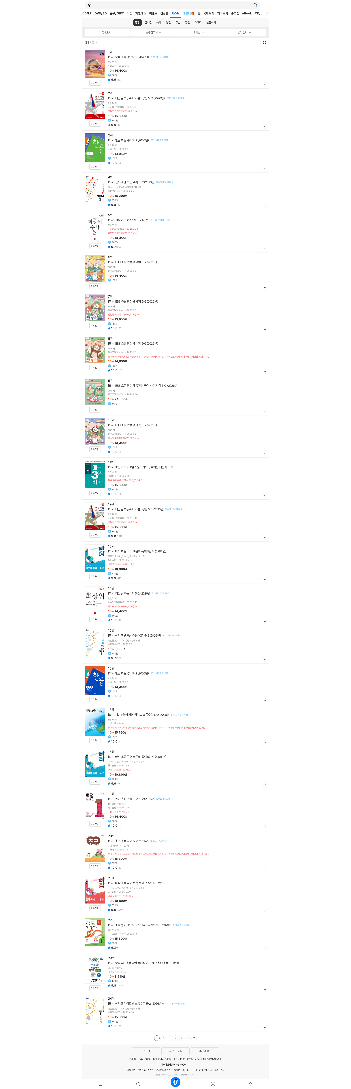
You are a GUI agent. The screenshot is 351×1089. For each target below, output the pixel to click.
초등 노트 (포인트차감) (118, 811)
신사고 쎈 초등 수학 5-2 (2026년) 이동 (175, 191)
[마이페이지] (213, 1084)
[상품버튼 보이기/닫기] (264, 84)
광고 (222, 1069)
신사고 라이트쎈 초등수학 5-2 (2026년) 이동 (175, 1013)
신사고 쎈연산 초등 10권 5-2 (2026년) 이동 (175, 645)
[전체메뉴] (100, 1084)
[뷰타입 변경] (265, 42)
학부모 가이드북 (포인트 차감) (122, 111)
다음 (188, 1038)
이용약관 (131, 1069)
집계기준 (90, 42)
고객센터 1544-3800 (140, 1059)
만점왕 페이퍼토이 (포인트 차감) (123, 314)
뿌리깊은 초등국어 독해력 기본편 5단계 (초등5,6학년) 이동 (175, 973)
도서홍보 (214, 1069)
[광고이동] (255, 5)
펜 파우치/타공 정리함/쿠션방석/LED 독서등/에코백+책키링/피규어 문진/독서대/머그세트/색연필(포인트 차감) (159, 356)
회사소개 (186, 1069)
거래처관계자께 (200, 1069)
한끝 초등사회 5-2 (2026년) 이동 (175, 151)
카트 (264, 5)
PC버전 (176, 1069)
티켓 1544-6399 (162, 1059)
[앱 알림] (250, 1084)
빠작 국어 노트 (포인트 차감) (121, 564)
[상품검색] (138, 1084)
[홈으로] (175, 1084)
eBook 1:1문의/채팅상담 (207, 1059)
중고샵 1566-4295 (183, 1059)
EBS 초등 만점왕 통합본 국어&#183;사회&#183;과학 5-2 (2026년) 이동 (175, 395)
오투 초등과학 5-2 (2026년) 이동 (175, 68)
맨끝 (194, 1038)
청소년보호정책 (163, 1069)
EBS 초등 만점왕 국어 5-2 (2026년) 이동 (175, 272)
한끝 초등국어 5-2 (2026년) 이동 (175, 684)
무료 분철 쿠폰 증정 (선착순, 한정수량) (125, 480)
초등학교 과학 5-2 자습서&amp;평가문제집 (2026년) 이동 (175, 934)
